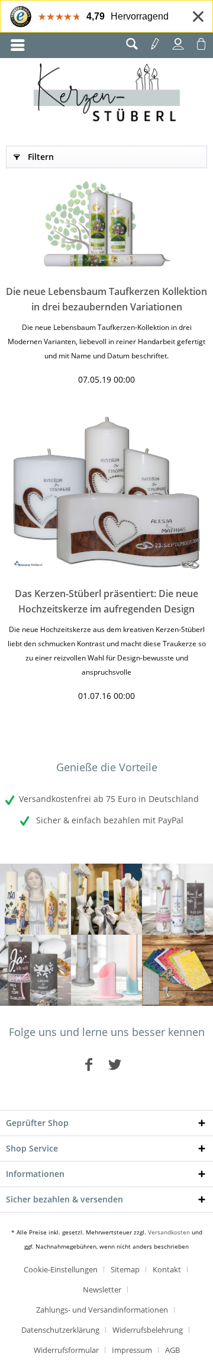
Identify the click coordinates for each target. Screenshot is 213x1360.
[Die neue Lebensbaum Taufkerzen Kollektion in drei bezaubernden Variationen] (106, 223)
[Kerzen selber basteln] (177, 970)
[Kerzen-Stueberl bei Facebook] (89, 1064)
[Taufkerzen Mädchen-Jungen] (177, 899)
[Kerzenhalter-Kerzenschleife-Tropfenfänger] (106, 970)
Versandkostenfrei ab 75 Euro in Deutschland (109, 798)
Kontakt (167, 1269)
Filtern (41, 156)
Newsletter (102, 1289)
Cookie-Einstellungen (61, 1269)
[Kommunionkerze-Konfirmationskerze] (106, 899)
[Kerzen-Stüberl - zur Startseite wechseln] (106, 94)
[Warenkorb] (201, 44)
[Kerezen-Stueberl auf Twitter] (115, 1064)
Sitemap (125, 1269)
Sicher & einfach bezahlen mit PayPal (108, 820)
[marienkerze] (35, 899)
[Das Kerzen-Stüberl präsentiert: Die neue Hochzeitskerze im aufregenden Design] (106, 492)
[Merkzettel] (155, 44)
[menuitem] (18, 45)
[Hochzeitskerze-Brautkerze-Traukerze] (35, 970)
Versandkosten (169, 1232)
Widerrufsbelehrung (147, 1329)
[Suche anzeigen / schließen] (132, 44)
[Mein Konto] (178, 44)
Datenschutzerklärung (60, 1329)
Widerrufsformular (66, 1350)
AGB (172, 1350)
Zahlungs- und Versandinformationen (102, 1309)
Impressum (132, 1350)
